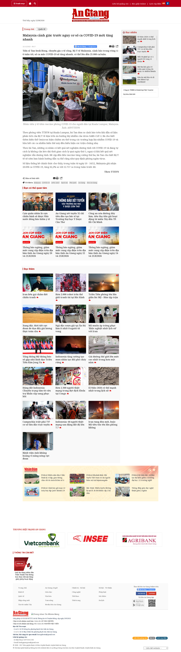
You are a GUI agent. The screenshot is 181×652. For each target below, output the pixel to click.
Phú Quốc (73, 183)
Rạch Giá (64, 183)
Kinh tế (21, 592)
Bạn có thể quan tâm (35, 187)
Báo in (152, 638)
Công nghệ (76, 592)
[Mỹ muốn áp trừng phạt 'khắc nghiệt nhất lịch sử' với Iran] (104, 314)
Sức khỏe (102, 596)
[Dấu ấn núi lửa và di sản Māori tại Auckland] (129, 80)
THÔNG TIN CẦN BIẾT (24, 552)
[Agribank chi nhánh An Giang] (139, 540)
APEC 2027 (55, 183)
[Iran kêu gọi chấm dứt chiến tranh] (38, 283)
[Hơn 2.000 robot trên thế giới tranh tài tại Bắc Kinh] (71, 283)
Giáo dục (48, 592)
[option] (42, 540)
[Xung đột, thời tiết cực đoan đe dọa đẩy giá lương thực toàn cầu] (38, 314)
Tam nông (49, 600)
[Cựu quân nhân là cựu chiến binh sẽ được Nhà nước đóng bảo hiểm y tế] (38, 202)
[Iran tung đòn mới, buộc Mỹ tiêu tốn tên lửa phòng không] (104, 410)
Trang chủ (29, 29)
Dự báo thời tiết (129, 94)
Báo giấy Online (139, 3)
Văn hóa (48, 596)
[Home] (30, 3)
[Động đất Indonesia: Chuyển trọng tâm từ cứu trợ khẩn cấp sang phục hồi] (38, 376)
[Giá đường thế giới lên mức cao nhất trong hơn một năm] (104, 345)
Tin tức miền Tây (25, 604)
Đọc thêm (29, 268)
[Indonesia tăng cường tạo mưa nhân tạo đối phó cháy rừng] (71, 345)
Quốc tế (41, 29)
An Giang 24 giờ (51, 588)
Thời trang (76, 600)
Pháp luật (102, 592)
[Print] (113, 47)
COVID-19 (45, 183)
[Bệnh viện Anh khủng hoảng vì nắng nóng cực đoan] (38, 441)
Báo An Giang (92, 183)
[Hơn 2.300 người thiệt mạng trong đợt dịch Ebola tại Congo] (71, 376)
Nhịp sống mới (24, 600)
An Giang (81, 183)
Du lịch (101, 600)
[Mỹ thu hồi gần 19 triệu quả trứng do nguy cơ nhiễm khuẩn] (129, 70)
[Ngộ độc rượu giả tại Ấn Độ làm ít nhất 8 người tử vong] (71, 314)
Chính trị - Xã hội (78, 588)
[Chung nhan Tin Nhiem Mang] (44, 614)
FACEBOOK (141, 593)
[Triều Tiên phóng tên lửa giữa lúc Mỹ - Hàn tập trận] (104, 283)
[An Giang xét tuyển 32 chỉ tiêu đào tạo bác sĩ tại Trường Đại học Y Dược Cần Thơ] (71, 202)
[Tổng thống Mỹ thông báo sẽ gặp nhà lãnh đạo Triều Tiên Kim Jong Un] (38, 345)
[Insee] (91, 539)
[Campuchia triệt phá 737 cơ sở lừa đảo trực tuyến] (38, 410)
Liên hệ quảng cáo (120, 3)
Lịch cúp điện (155, 3)
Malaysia (37, 183)
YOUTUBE (151, 593)
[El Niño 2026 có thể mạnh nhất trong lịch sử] (104, 376)
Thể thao (75, 596)
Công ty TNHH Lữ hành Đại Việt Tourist (138, 90)
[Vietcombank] (42, 540)
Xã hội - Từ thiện (105, 588)
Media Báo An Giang (53, 604)
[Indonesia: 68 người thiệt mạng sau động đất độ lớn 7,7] (71, 410)
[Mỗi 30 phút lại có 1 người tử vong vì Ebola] (129, 60)
